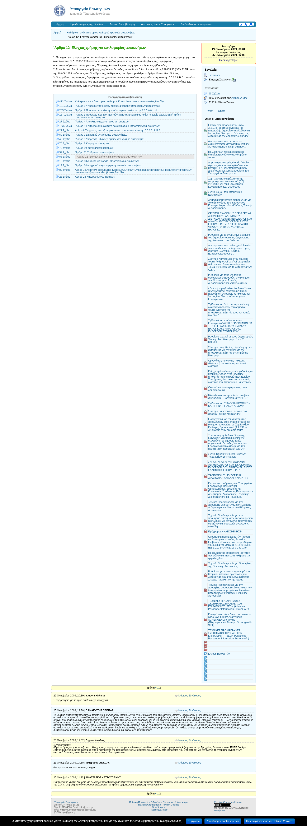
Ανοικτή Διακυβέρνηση (122, 24)
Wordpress (219, 810)
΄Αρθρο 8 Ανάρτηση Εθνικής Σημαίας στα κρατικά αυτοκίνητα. (109, 139)
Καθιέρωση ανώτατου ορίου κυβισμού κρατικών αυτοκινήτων (101, 32)
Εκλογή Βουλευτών (219, 653)
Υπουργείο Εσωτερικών (90, 9)
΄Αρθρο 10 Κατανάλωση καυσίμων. (94, 148)
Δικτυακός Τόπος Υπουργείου (158, 24)
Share (221, 110)
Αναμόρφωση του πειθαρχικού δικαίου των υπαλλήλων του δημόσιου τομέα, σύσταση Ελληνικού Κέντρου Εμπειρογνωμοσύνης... (229, 249)
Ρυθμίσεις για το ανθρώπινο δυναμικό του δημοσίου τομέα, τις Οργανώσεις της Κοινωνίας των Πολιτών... (229, 237)
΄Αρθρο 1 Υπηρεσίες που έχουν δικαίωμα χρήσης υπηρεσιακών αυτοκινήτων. (118, 106)
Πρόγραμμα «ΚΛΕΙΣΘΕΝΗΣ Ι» (225, 531)
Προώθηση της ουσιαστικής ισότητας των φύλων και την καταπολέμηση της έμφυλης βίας (229, 555)
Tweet (209, 110)
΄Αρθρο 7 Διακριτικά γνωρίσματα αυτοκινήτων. (101, 135)
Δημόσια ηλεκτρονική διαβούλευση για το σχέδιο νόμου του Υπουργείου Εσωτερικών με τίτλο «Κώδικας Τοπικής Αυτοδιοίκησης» (230, 204)
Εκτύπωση (215, 75)
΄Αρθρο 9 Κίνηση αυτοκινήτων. (92, 143)
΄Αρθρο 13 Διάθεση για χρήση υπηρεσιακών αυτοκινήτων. (107, 161)
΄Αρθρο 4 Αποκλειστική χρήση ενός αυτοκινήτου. (102, 121)
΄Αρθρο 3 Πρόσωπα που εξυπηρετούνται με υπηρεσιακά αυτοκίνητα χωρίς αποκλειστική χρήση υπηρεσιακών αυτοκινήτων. (128, 115)
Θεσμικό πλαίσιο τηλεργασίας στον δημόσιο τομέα (227, 388)
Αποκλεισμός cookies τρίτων (223, 821)
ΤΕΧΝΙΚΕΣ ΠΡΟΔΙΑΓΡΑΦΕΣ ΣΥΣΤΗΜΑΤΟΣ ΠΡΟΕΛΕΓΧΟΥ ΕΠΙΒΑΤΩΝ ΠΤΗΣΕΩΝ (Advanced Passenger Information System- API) (228, 604)
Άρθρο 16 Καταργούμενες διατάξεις (95, 177)
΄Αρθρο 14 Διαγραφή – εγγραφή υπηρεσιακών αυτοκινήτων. (108, 165)
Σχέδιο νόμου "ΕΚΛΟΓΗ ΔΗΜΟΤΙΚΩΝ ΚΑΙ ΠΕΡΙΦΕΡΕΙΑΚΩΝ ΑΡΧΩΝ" (229, 404)
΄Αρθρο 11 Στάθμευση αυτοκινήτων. (95, 152)
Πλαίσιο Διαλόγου (158, 809)
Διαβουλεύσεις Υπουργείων (196, 24)
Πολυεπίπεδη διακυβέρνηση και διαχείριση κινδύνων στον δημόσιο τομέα (227, 154)
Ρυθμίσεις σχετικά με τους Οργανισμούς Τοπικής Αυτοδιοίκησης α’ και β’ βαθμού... (230, 339)
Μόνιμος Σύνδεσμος (189, 695)
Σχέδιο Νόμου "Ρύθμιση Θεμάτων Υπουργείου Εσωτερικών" (227, 455)
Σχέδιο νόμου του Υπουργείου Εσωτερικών (225, 193)
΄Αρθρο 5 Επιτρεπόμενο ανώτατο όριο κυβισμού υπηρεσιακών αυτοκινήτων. (117, 126)
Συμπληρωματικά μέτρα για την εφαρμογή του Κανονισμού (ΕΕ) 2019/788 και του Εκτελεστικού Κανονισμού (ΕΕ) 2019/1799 (226, 182)
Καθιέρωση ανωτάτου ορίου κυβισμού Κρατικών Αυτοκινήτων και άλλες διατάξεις (120, 101)
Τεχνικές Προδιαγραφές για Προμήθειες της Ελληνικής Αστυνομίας (230, 565)
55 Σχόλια (214, 93)
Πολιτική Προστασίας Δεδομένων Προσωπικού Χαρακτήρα (158, 802)
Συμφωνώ (193, 821)
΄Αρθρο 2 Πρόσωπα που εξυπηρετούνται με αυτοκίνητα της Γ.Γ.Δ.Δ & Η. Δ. (116, 110)
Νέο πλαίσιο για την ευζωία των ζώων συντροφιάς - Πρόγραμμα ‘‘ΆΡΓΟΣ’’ (228, 396)
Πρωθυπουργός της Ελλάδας (86, 24)
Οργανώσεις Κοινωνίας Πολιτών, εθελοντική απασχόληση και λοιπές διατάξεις (227, 363)
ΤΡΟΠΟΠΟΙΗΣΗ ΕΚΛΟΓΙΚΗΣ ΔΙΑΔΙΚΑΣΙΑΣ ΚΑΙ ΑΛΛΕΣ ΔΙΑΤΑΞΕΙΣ (228, 476)
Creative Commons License (228, 802)
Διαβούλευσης (239, 98)
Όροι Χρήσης (158, 807)
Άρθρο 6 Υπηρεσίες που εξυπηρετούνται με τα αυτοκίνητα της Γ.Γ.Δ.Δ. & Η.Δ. (118, 130)
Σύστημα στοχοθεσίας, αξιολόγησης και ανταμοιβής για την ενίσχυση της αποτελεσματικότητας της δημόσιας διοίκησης (230, 351)
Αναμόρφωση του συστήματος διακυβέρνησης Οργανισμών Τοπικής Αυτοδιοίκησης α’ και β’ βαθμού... (229, 144)
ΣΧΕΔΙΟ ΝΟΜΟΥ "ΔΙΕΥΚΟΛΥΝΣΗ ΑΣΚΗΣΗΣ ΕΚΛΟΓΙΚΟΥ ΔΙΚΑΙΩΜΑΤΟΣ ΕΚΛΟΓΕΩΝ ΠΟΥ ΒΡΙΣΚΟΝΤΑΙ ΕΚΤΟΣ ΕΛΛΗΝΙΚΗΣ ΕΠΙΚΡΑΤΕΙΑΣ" (230, 466)
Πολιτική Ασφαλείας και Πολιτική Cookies (158, 804)
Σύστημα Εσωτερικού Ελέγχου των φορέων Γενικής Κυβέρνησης (227, 412)
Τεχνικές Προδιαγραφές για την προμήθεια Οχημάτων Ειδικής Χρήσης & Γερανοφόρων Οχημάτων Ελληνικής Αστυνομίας (229, 506)
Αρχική (60, 24)
